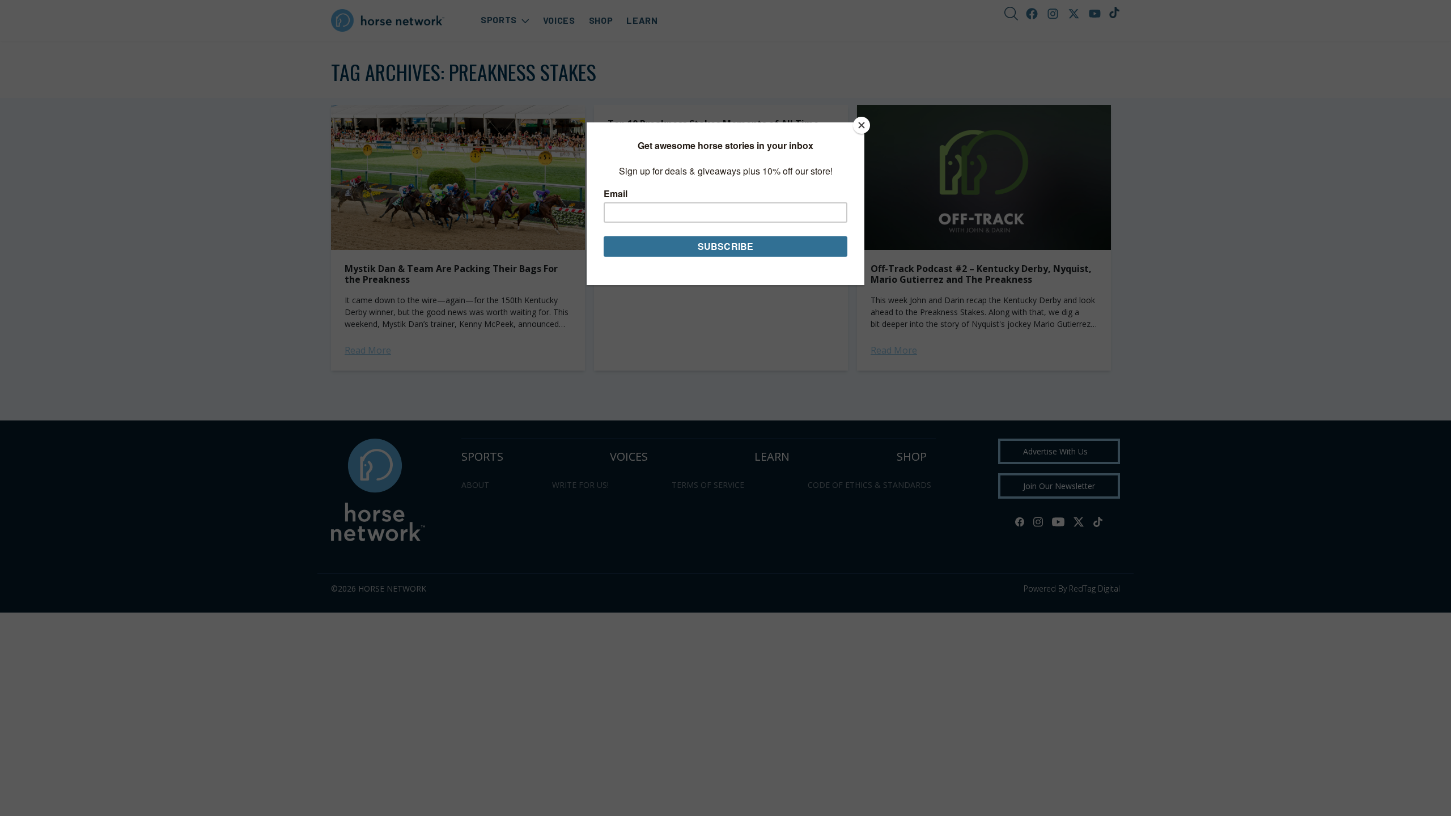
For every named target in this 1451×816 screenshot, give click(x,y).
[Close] (861, 125)
